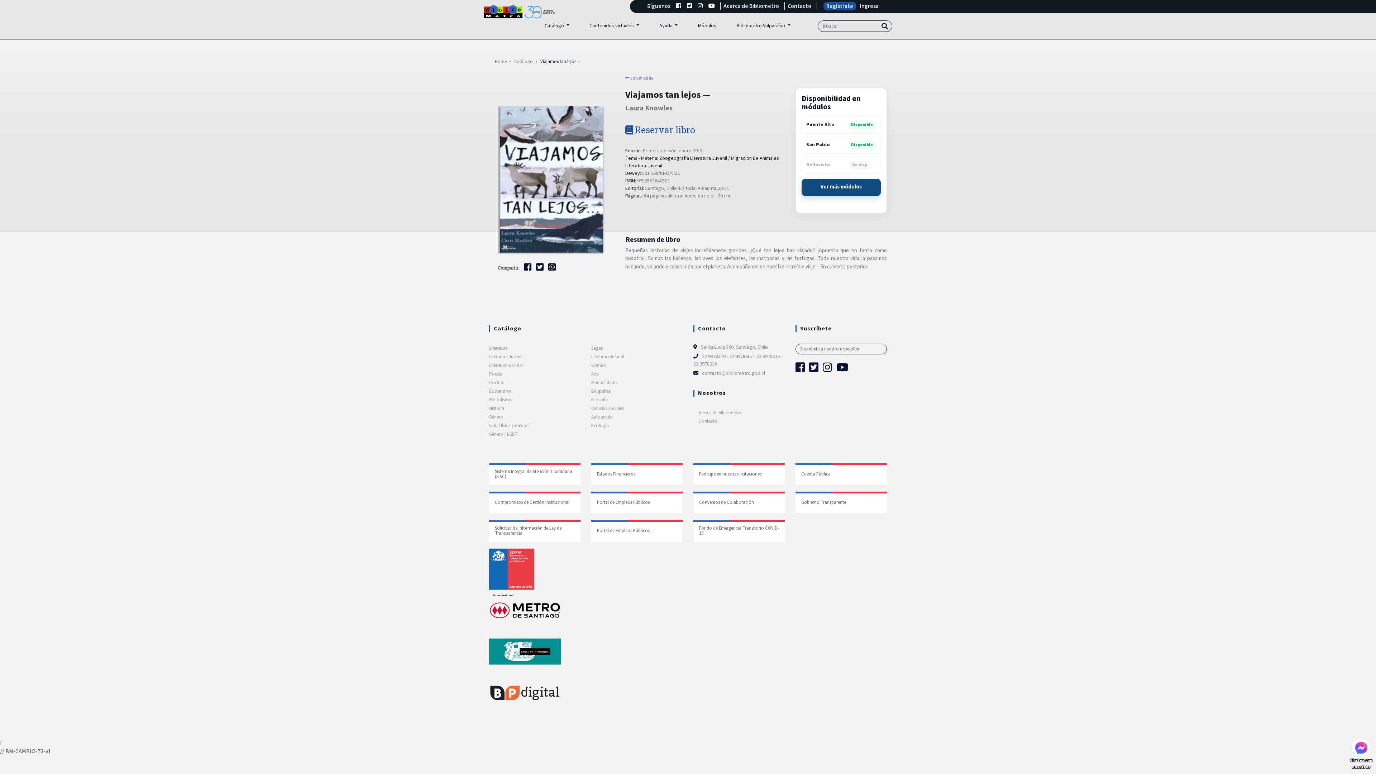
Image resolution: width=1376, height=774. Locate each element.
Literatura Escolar (506, 365)
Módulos (707, 25)
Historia (496, 408)
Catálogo (523, 61)
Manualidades (604, 382)
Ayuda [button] (666, 25)
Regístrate (839, 6)
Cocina (496, 382)
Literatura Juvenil (505, 357)
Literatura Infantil (607, 357)
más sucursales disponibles (841, 187)
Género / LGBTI (504, 434)
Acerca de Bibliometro (751, 6)
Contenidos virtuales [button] (612, 25)
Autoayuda (602, 417)
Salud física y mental (509, 425)
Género (496, 417)
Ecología (600, 425)
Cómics (598, 365)
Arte (595, 374)
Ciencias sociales (607, 408)
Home (501, 61)
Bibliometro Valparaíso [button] (761, 25)
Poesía (495, 374)
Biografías (601, 391)
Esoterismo (500, 391)
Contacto (799, 6)
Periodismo (500, 400)
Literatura (498, 348)
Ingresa (869, 6)
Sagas (597, 348)
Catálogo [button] (555, 25)
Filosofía (599, 400)
